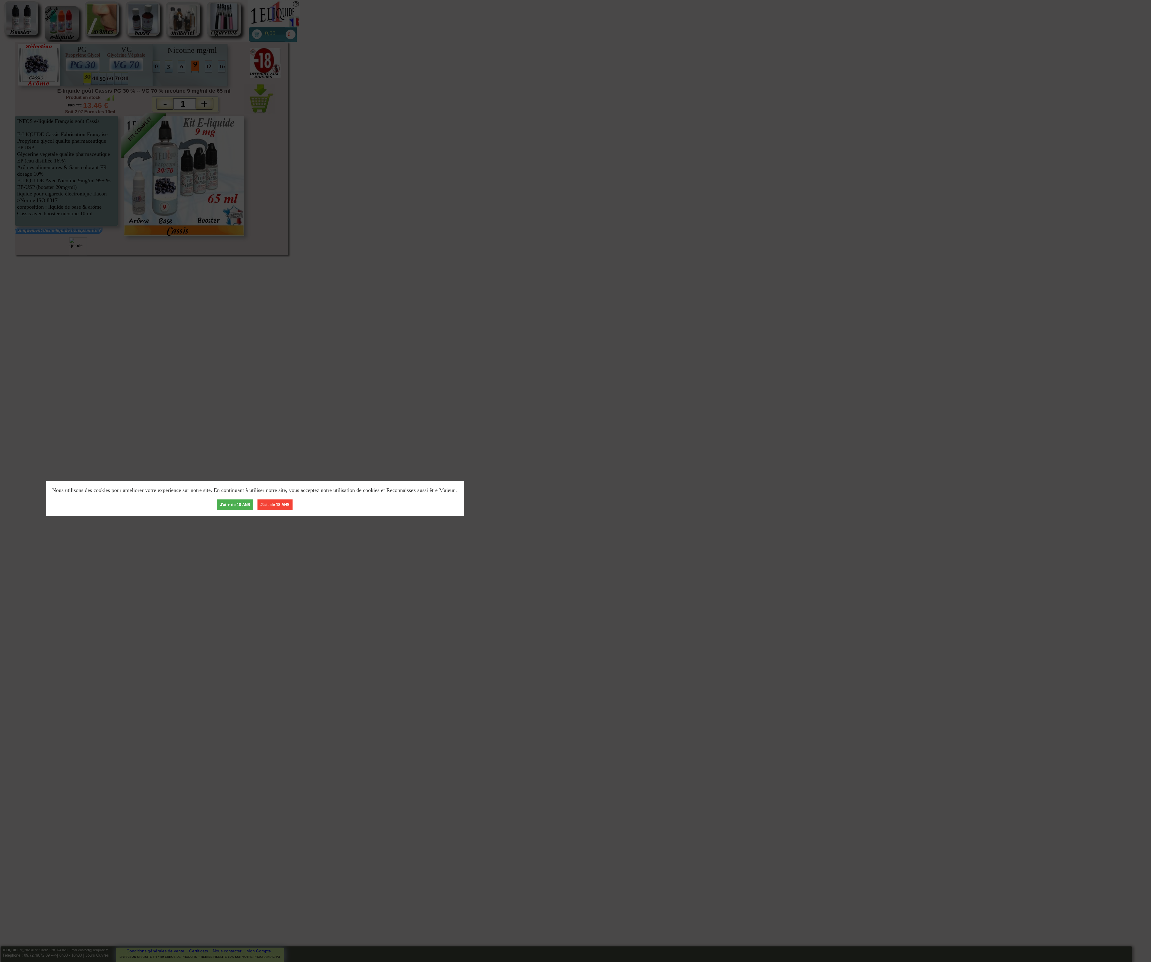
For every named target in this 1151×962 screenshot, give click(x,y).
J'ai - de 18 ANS (275, 504)
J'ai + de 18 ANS (235, 504)
